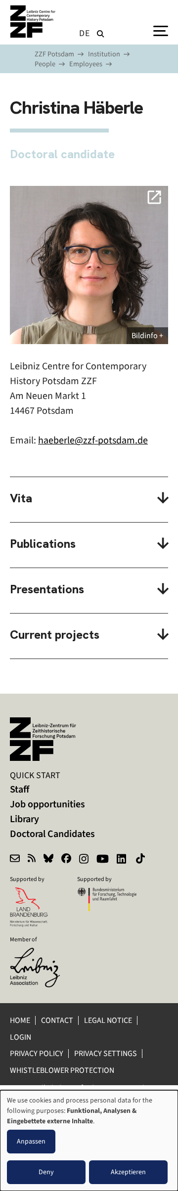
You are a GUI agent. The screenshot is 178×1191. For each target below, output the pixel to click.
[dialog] (89, 1140)
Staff (19, 789)
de (84, 33)
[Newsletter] (15, 860)
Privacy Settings (105, 1053)
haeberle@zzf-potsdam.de (93, 440)
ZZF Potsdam (54, 54)
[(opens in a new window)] (39, 954)
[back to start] (34, 21)
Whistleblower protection (63, 1070)
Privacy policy (36, 1053)
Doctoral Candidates (52, 833)
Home (20, 1020)
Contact (57, 1020)
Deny (46, 1172)
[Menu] (160, 30)
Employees (85, 64)
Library (24, 819)
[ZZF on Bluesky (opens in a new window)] (48, 860)
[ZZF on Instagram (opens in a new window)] (84, 860)
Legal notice (108, 1020)
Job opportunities (47, 804)
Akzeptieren (128, 1172)
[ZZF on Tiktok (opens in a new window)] (141, 860)
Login (21, 1037)
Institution (104, 54)
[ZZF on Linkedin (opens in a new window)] (122, 860)
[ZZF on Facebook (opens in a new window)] (66, 860)
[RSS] (32, 860)
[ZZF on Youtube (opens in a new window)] (102, 860)
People (45, 64)
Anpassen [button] (31, 1141)
